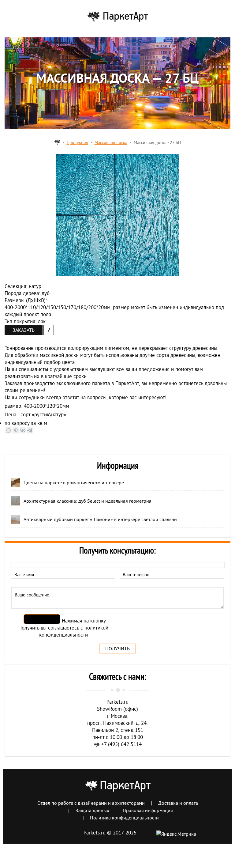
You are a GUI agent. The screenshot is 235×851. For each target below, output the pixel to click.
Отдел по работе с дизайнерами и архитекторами (91, 803)
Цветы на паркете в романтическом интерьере (74, 482)
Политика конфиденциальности (124, 818)
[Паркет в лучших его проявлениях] (117, 18)
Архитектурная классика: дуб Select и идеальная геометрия (87, 501)
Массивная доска (111, 142)
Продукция (77, 142)
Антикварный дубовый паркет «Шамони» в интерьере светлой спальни (100, 519)
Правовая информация (148, 810)
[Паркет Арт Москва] (57, 142)
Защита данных (92, 810)
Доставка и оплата (178, 803)
